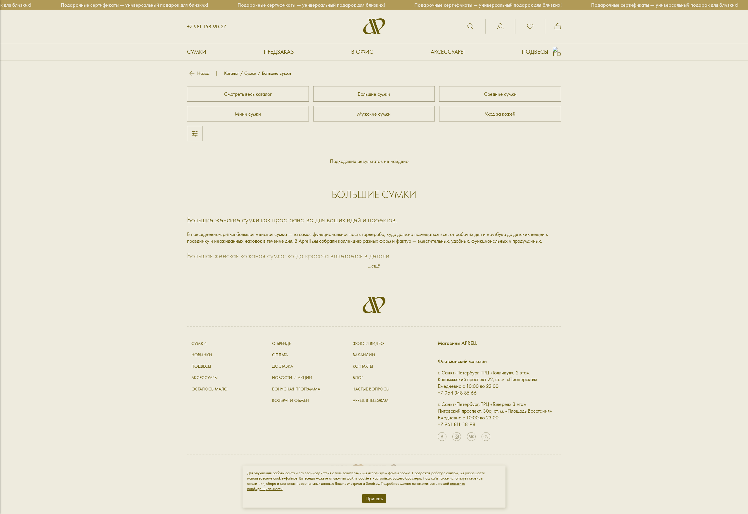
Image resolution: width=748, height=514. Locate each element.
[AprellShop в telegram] (486, 436)
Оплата (280, 355)
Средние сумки (500, 94)
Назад (203, 73)
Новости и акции (292, 378)
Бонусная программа (296, 389)
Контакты (363, 366)
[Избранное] (530, 26)
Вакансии (364, 355)
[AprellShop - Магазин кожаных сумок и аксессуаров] (374, 26)
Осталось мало (209, 389)
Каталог (231, 73)
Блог (358, 378)
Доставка (282, 366)
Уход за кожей (500, 113)
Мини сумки (248, 113)
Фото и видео (368, 343)
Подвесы (535, 51)
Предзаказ (279, 51)
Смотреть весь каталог (248, 94)
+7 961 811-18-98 (456, 424)
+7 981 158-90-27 (206, 26)
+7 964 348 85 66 (457, 392)
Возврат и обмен (290, 400)
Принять (374, 498)
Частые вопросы (371, 389)
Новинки (201, 355)
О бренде (281, 343)
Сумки (196, 51)
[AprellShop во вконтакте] (471, 436)
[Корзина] (557, 26)
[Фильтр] (194, 133)
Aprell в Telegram (371, 400)
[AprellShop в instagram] (456, 436)
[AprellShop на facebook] (442, 436)
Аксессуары (448, 51)
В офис (362, 51)
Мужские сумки (374, 113)
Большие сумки (374, 94)
